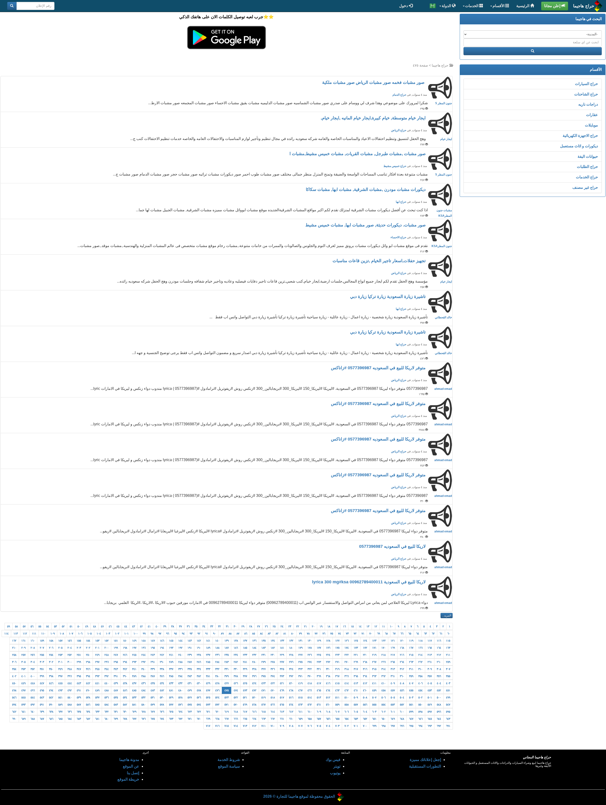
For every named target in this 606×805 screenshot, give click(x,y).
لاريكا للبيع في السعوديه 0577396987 (393, 546)
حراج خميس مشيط (394, 166)
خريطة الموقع (128, 779)
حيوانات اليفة (588, 156)
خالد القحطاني (443, 317)
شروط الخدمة (229, 760)
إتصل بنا (133, 773)
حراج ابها (401, 201)
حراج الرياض (398, 130)
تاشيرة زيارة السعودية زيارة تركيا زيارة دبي (388, 296)
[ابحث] (12, 6)
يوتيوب (335, 773)
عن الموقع (131, 766)
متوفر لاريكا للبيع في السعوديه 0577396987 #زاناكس (379, 367)
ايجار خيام (446, 139)
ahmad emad (443, 389)
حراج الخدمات (587, 177)
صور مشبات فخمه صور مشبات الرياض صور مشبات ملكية (374, 82)
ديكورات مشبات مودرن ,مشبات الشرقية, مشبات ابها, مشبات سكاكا (366, 189)
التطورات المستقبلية (425, 766)
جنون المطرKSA (442, 246)
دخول (404, 6)
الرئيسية (523, 6)
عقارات (592, 115)
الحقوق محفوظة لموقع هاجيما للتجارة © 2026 (299, 796)
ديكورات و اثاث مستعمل (579, 146)
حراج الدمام (399, 94)
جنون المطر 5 (443, 103)
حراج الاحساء (398, 237)
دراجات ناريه (588, 104)
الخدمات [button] (472, 6)
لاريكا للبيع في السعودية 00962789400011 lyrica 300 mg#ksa (369, 582)
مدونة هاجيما (129, 760)
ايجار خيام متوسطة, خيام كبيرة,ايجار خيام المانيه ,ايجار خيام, (374, 118)
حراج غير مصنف (585, 187)
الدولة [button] (447, 6)
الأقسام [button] (499, 6)
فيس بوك (333, 760)
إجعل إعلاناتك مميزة (425, 760)
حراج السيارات (586, 84)
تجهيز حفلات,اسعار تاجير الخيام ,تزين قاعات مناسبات (380, 260)
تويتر (336, 766)
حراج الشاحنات (586, 94)
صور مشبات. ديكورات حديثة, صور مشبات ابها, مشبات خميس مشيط (366, 225)
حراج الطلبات (587, 167)
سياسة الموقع (229, 766)
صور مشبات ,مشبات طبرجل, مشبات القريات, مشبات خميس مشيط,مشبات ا (358, 153)
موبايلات (591, 125)
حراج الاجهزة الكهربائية (580, 136)
